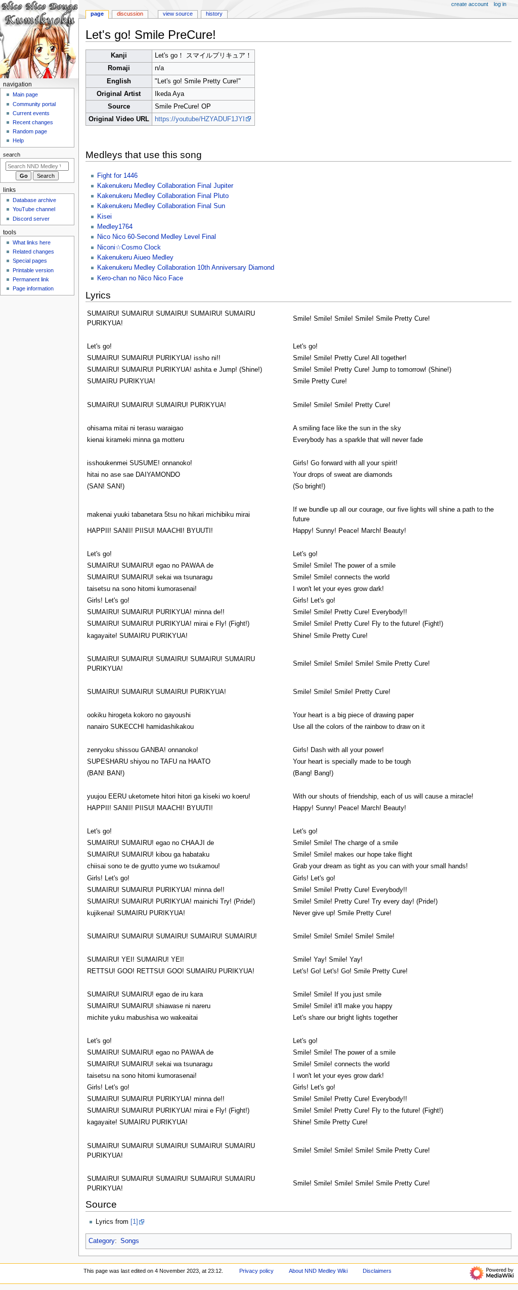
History (214, 14)
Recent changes (33, 122)
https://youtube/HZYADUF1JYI (200, 119)
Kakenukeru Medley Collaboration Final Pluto (163, 196)
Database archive (34, 200)
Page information (33, 288)
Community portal (34, 104)
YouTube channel (34, 209)
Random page (30, 131)
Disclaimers (377, 1271)
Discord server (31, 219)
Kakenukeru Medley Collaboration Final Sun (161, 206)
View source (178, 14)
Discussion (130, 14)
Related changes (33, 252)
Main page (25, 94)
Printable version (33, 270)
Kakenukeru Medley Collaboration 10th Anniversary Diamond (185, 267)
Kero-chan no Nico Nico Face (140, 278)
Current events (31, 113)
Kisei (104, 216)
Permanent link (31, 279)
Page (97, 14)
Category (102, 1241)
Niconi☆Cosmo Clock (129, 247)
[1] (134, 1221)
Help (18, 140)
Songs (129, 1241)
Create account (469, 4)
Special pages (30, 261)
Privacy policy (256, 1271)
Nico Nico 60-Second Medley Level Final (156, 236)
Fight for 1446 (117, 175)
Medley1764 (115, 226)
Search (11, 155)
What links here (32, 242)
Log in (500, 4)
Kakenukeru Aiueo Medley (135, 257)
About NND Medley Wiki (318, 1271)
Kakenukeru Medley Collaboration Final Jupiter (165, 185)
